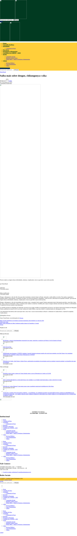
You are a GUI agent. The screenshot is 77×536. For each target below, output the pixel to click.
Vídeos (7, 65)
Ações (4, 429)
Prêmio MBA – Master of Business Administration (18, 59)
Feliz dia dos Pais (7, 347)
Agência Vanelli (8, 480)
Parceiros (5, 425)
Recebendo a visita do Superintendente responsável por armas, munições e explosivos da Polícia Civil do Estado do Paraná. (32, 340)
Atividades (5, 422)
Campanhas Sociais (10, 56)
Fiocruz (21, 318)
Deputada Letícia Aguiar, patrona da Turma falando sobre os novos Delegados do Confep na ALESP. (27, 373)
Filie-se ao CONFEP (5, 68)
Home (4, 419)
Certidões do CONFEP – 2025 (10, 428)
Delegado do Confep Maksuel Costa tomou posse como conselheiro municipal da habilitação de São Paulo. (28, 386)
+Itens (4, 434)
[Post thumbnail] (4, 339)
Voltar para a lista (4, 322)
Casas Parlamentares (11, 64)
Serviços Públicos (10, 63)
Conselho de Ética (7, 421)
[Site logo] (7, 18)
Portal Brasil (3, 72)
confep (10, 80)
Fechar (1, 324)
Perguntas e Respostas (8, 426)
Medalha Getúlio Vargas (12, 58)
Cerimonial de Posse (11, 48)
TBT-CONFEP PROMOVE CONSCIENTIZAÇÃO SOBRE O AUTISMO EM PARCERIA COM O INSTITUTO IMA (32, 380)
